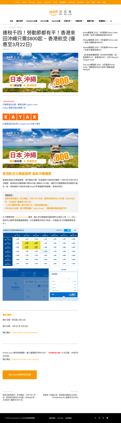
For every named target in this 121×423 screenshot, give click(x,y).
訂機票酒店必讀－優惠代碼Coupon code (20, 104)
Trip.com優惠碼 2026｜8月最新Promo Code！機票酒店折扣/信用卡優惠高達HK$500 (99, 67)
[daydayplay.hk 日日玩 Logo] (60, 12)
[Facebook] (95, 418)
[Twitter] (103, 418)
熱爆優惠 (12, 27)
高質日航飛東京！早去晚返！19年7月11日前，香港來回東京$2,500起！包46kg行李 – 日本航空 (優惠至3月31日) (19, 397)
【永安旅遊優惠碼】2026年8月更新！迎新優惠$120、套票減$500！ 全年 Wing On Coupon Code (100, 57)
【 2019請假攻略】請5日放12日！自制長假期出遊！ (27, 205)
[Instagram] (99, 418)
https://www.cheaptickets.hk (25, 332)
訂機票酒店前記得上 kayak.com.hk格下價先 (21, 124)
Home (5, 27)
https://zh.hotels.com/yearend (25, 359)
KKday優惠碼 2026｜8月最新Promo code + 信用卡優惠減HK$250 (100, 41)
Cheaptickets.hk (21, 217)
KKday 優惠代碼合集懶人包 (14, 108)
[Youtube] (107, 418)
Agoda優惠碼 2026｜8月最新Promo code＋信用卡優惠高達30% (100, 48)
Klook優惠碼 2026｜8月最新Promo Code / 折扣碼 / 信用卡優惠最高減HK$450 (100, 33)
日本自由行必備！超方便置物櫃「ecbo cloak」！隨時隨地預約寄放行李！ (36, 208)
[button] (111, 21)
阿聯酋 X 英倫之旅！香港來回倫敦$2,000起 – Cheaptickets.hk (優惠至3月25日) (60, 396)
